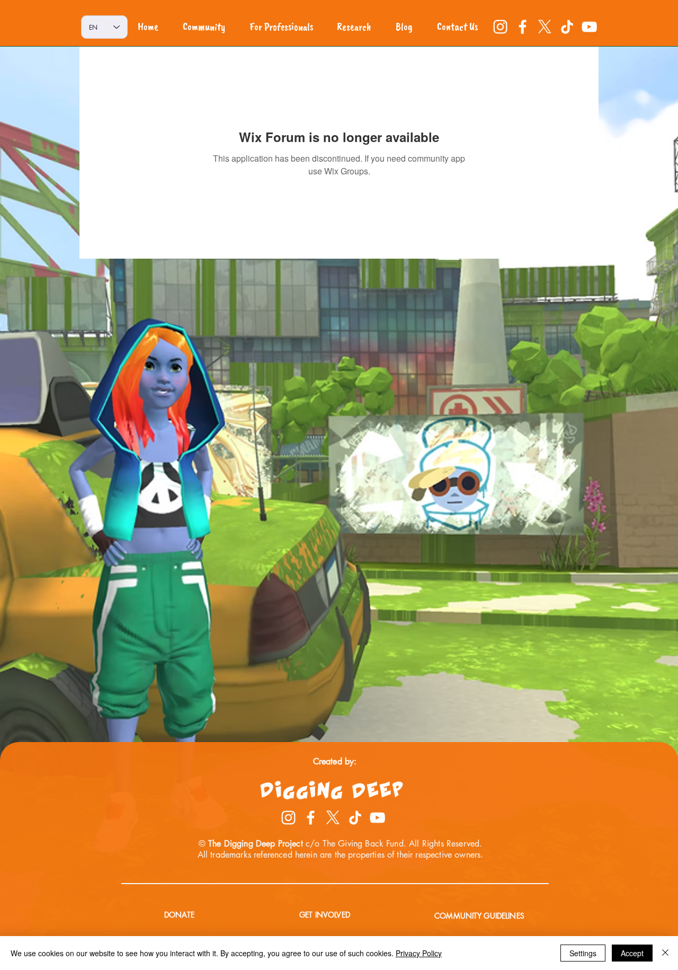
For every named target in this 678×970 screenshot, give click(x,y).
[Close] (665, 953)
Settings (582, 953)
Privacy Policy (419, 953)
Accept (632, 953)
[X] (545, 26)
